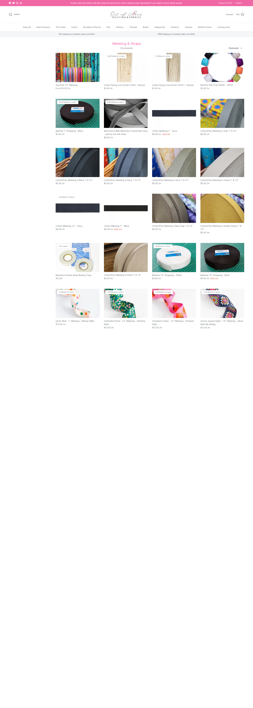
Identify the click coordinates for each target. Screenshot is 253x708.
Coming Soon (223, 27)
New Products (43, 27)
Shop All (27, 27)
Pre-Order (61, 27)
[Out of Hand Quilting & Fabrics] (126, 14)
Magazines (160, 27)
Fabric (74, 27)
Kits (108, 27)
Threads (133, 27)
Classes (188, 27)
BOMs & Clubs (205, 27)
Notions (119, 27)
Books (146, 27)
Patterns (175, 27)
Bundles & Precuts (92, 27)
